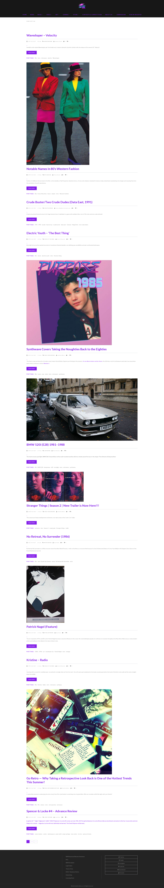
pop (43, 374)
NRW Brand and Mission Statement (75, 856)
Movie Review (47, 542)
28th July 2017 (32, 174)
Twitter (122, 857)
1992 (39, 224)
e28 (52, 467)
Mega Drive (75, 224)
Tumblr (122, 860)
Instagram (122, 863)
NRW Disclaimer (70, 862)
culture (42, 805)
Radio (44, 684)
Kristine (40, 684)
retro (39, 58)
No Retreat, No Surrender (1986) (48, 536)
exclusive (37, 528)
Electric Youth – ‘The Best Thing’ (47, 233)
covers (39, 374)
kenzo (49, 193)
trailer (67, 528)
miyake (53, 193)
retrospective (52, 805)
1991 (36, 224)
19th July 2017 (32, 666)
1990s (40, 651)
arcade (44, 224)
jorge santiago (66, 834)
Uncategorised (48, 208)
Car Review (47, 450)
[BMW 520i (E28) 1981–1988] (82, 409)
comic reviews (48, 817)
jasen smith (59, 834)
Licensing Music (70, 878)
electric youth (45, 255)
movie (53, 561)
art (44, 651)
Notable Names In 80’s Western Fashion (52, 169)
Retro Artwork (48, 632)
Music (45, 788)
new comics (74, 834)
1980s (36, 651)
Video (45, 355)
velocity (50, 58)
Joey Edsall (57, 817)
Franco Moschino (42, 193)
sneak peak (52, 528)
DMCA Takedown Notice (72, 872)
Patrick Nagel (58, 651)
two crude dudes (83, 224)
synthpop (59, 684)
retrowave (44, 58)
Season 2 (46, 528)
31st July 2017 (32, 41)
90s (39, 805)
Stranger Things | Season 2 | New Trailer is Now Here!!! (62, 505)
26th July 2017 (32, 355)
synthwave (62, 374)
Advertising (69, 875)
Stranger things (60, 528)
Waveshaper (56, 58)
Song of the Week (49, 239)
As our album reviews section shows (92, 361)
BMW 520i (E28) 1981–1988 (45, 444)
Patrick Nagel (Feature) (41, 626)
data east (63, 224)
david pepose (51, 834)
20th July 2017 (32, 632)
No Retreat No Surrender (62, 561)
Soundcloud (122, 869)
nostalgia (56, 467)
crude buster (56, 224)
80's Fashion (47, 174)
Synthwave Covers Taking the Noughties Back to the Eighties (66, 349)
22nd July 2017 (32, 511)
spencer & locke (87, 834)
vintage (68, 651)
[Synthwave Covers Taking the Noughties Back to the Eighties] (82, 302)
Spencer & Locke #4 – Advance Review (51, 811)
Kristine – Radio (37, 660)
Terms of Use (69, 869)
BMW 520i (40, 467)
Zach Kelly (58, 632)
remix (46, 374)
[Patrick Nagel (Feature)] (82, 594)
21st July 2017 (32, 542)
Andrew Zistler (58, 41)
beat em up (49, 224)
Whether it (46, 363)
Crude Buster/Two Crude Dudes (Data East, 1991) (59, 202)
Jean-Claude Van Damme (44, 561)
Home (28, 21)
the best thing (58, 255)
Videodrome (51, 355)
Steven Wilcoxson (61, 239)
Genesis (69, 224)
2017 (31, 21)
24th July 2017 (32, 450)
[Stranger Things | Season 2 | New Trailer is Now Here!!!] (82, 487)
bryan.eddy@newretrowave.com (63, 208)
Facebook (121, 866)
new (42, 528)
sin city (80, 834)
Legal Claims (69, 865)
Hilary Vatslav (57, 174)
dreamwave (47, 467)
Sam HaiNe (56, 542)
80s (36, 58)
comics (45, 834)
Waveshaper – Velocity (41, 35)
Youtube (121, 873)
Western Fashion (64, 193)
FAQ (67, 859)
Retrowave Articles (53, 788)
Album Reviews (48, 41)
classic (39, 255)
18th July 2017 (32, 817)
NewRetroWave (61, 355)
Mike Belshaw (56, 450)
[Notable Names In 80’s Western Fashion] (82, 113)
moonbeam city (50, 651)
